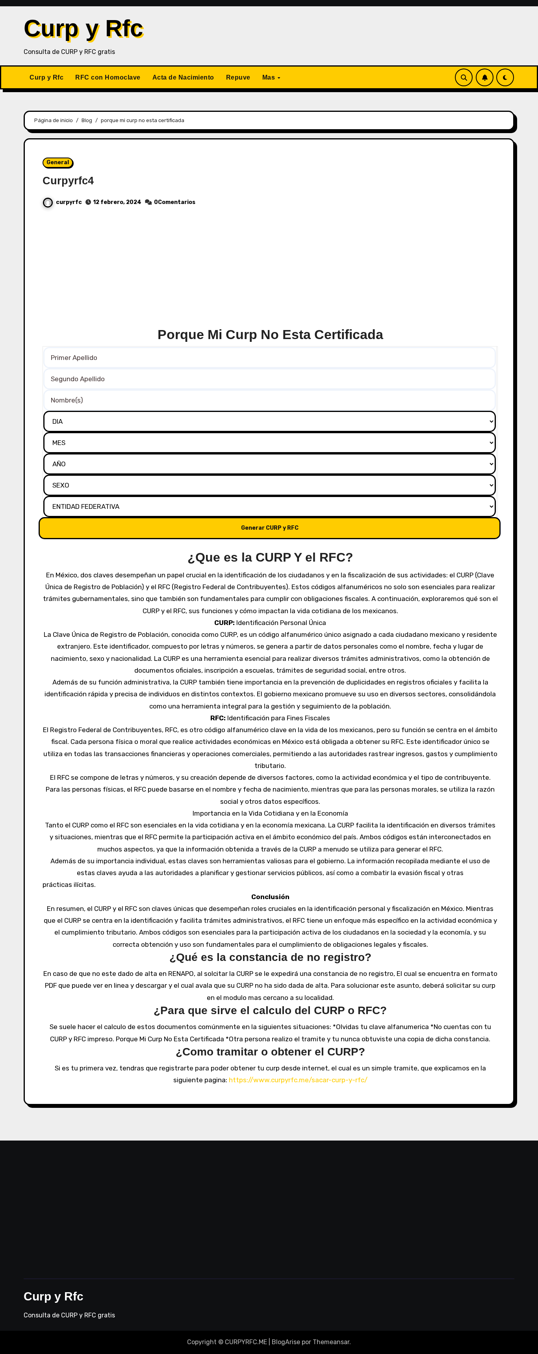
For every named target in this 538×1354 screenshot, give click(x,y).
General (57, 162)
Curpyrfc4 (68, 181)
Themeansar (331, 1342)
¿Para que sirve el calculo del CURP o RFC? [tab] (270, 1010)
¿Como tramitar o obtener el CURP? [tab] (270, 1052)
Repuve (238, 77)
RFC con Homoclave (108, 77)
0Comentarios (174, 202)
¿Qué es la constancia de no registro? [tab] (270, 957)
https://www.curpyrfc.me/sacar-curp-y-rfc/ (298, 1080)
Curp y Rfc (83, 28)
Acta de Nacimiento (183, 77)
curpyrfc (69, 202)
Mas (269, 77)
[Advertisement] (270, 270)
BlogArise (286, 1342)
